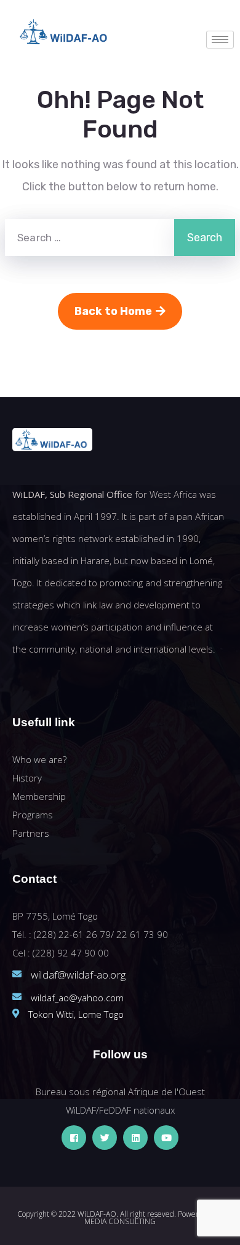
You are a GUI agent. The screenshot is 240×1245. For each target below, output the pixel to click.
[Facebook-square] (74, 1137)
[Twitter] (104, 1137)
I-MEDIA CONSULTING (153, 1218)
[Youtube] (166, 1137)
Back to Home (113, 311)
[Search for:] (89, 237)
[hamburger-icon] (220, 39)
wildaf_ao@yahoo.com (77, 997)
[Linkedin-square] (135, 1137)
